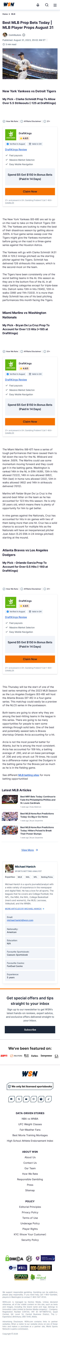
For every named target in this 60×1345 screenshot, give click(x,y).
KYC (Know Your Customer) (30, 1234)
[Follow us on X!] (19, 1099)
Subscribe (30, 1029)
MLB (13, 14)
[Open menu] (54, 4)
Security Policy (30, 1239)
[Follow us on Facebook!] (11, 1099)
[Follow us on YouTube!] (26, 1099)
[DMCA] (14, 1258)
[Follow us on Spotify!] (41, 1099)
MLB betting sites (28, 775)
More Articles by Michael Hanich (23, 909)
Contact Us (30, 1162)
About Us (30, 1157)
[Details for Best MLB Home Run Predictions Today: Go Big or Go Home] (10, 817)
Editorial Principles (30, 1206)
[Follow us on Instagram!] (34, 1099)
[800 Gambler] (41, 1268)
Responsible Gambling (30, 1179)
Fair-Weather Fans (30, 1129)
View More (27, 850)
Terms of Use (30, 1217)
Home (5, 14)
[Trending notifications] (37, 4)
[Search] (47, 5)
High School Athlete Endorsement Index (30, 1140)
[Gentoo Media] (17, 1268)
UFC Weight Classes (30, 1124)
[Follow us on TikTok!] (48, 1099)
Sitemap (30, 1190)
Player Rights (30, 1228)
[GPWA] (21, 1277)
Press (30, 1184)
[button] (55, 5)
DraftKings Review (16, 149)
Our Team (30, 1168)
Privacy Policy (30, 1212)
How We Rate (30, 1173)
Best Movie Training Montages (30, 1135)
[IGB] (45, 1258)
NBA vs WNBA (30, 1118)
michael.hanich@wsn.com (20, 920)
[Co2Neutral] (38, 1277)
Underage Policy (30, 1223)
